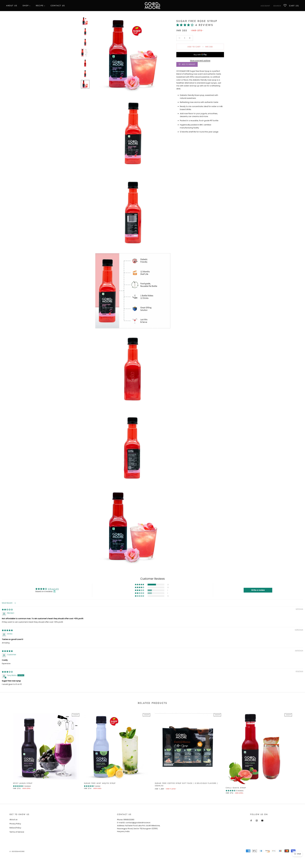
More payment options (200, 60)
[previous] (7, 751)
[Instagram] (257, 820)
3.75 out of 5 (53, 589)
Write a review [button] (258, 590)
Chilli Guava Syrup (236, 788)
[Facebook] (251, 820)
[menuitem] (11, 5)
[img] (7, 609)
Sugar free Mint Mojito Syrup (100, 783)
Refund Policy (15, 827)
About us (13, 819)
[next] (297, 751)
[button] (185, 25)
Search (277, 6)
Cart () (294, 5)
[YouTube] (262, 820)
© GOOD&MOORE (17, 851)
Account (265, 6)
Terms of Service (17, 832)
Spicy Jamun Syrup (22, 783)
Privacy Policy (15, 823)
